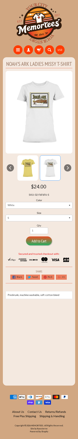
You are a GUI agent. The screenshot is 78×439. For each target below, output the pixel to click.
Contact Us (35, 411)
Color (39, 200)
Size (39, 212)
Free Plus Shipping (24, 416)
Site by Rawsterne (39, 428)
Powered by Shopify (39, 431)
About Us (18, 411)
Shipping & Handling (52, 416)
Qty (39, 225)
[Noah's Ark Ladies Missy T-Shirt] (27, 168)
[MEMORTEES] (39, 23)
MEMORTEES (37, 425)
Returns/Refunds (55, 411)
